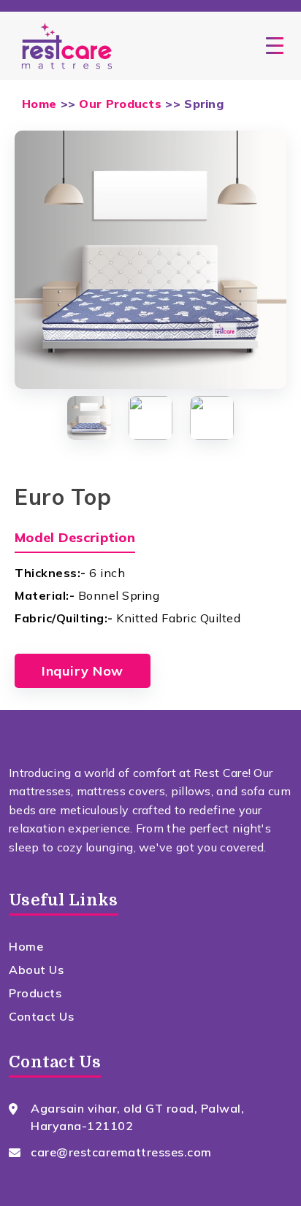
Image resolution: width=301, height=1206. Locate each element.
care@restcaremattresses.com (121, 1152)
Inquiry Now (82, 670)
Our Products (120, 103)
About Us (36, 969)
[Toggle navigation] (274, 46)
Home (39, 103)
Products (35, 993)
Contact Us (41, 1016)
